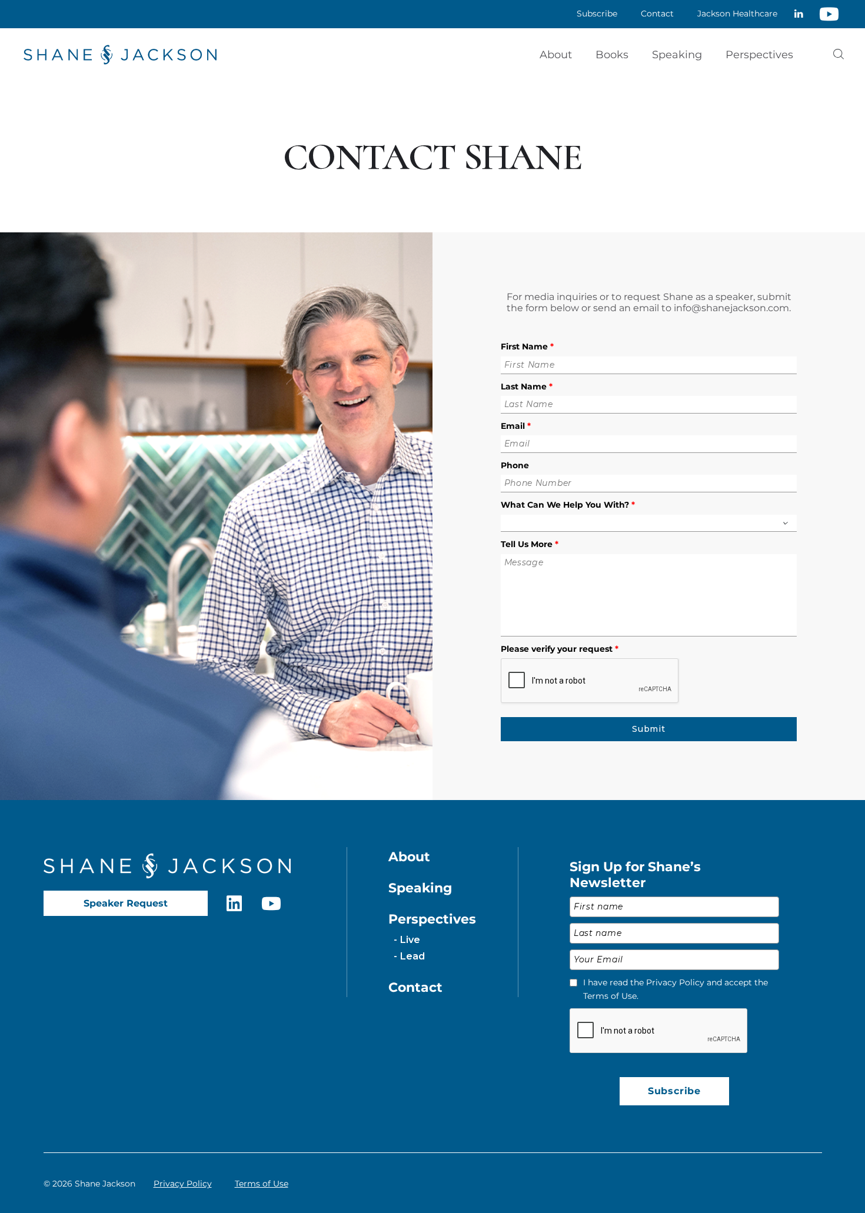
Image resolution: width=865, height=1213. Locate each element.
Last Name (527, 386)
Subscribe (674, 1091)
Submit (648, 729)
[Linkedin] (798, 14)
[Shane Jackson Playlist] (829, 14)
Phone (515, 465)
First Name (527, 346)
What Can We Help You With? (568, 504)
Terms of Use (261, 1183)
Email (516, 426)
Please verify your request (559, 649)
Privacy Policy (183, 1183)
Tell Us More (529, 544)
